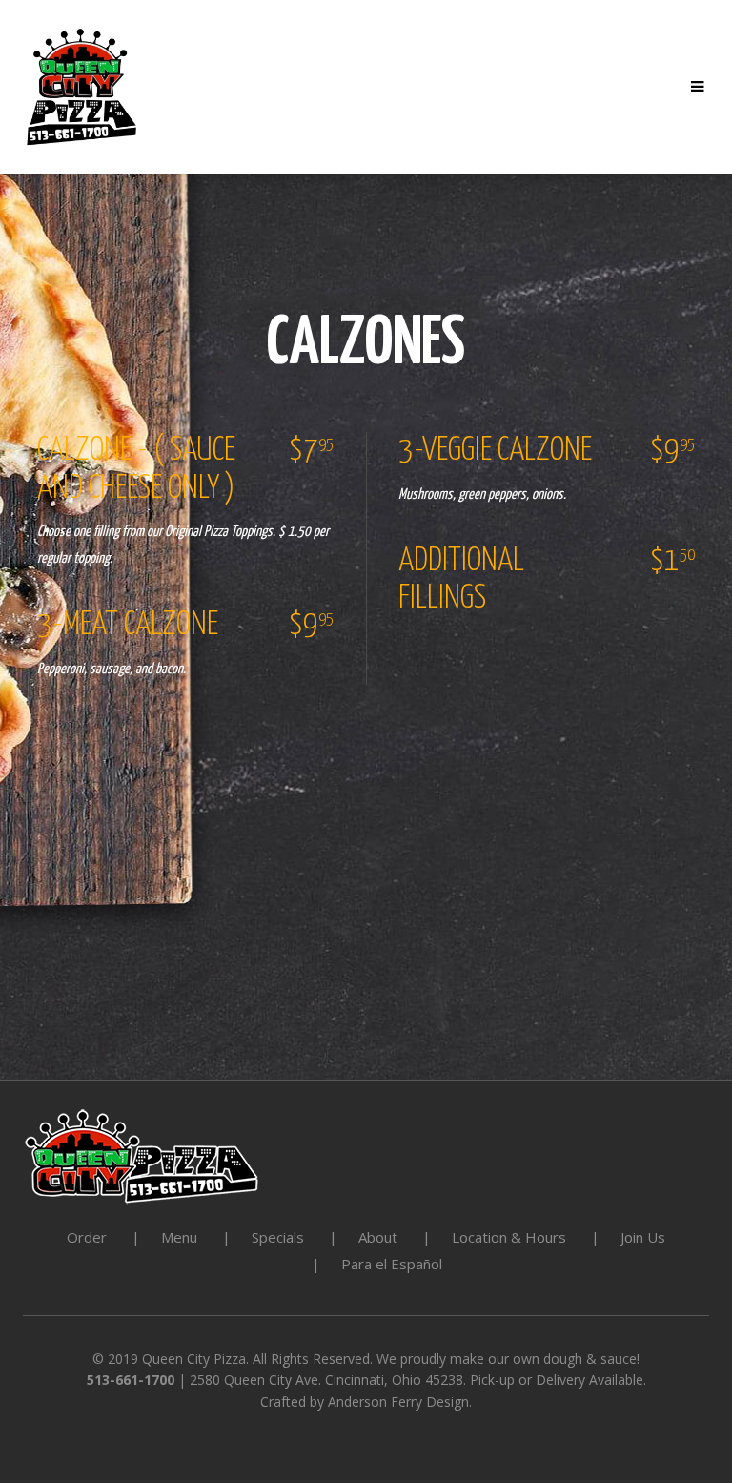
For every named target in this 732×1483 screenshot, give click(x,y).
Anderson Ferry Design (398, 1401)
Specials (278, 1236)
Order (87, 1236)
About (377, 1236)
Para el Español (391, 1263)
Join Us (642, 1236)
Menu (179, 1236)
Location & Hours (509, 1236)
